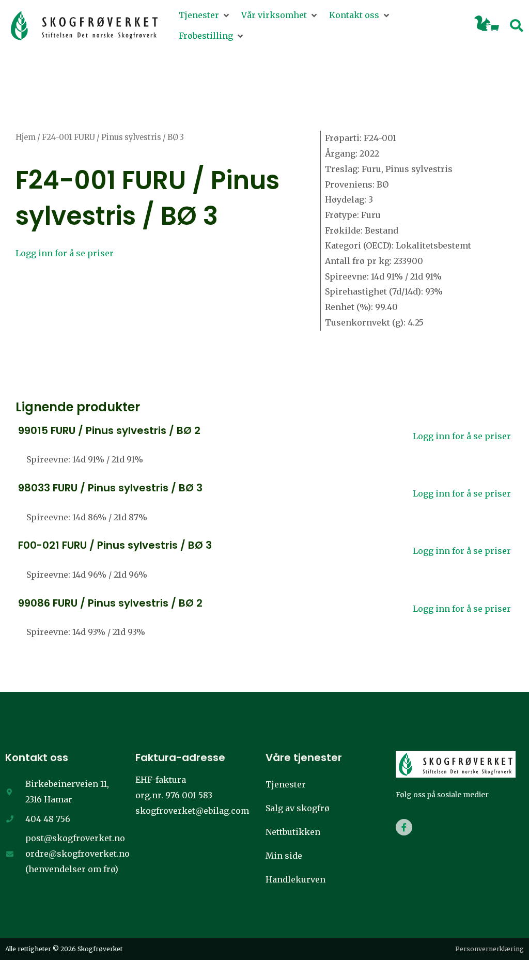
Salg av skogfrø (298, 808)
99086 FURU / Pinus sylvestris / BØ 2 (110, 603)
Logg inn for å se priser (64, 253)
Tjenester (286, 784)
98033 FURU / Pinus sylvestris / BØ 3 (110, 488)
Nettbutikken (293, 832)
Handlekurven (295, 879)
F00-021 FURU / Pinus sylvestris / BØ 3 (115, 545)
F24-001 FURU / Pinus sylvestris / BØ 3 (147, 198)
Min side (284, 855)
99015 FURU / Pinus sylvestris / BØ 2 (109, 430)
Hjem (25, 137)
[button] (205, 15)
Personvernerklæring (489, 949)
